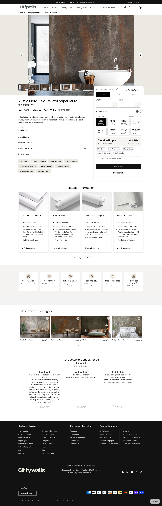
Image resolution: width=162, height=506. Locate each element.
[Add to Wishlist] (47, 318)
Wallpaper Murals (34, 12)
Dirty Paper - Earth (87, 340)
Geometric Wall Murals (131, 437)
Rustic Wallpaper (51, 12)
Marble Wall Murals (130, 441)
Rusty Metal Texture (58, 340)
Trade (44, 447)
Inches (103, 95)
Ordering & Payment (49, 431)
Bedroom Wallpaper (39, 161)
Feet (134, 95)
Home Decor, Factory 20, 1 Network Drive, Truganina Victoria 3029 (81, 471)
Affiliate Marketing (49, 444)
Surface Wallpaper (63, 166)
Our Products (23, 431)
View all (81, 346)
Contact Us (74, 444)
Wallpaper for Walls (26, 171)
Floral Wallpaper (106, 437)
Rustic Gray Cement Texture (27, 340)
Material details (135, 116)
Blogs (44, 450)
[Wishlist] (134, 7)
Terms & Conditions (77, 437)
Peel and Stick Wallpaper (28, 166)
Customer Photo (48, 453)
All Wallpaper (104, 431)
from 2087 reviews (81, 366)
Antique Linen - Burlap (120, 340)
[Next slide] (87, 257)
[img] (81, 363)
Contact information (48, 501)
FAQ (19, 450)
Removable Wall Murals (131, 444)
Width (98, 100)
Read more (23, 130)
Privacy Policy (75, 441)
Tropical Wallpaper (107, 441)
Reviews (21, 453)
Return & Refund (48, 434)
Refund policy (61, 501)
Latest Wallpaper (106, 434)
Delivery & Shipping (25, 434)
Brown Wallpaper (55, 161)
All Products (24, 161)
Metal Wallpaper (71, 161)
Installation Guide (48, 437)
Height (121, 100)
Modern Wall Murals (130, 434)
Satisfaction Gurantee (26, 444)
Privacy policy (36, 501)
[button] (50, 8)
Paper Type (22, 441)
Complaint (46, 441)
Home (22, 12)
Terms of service (72, 501)
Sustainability (75, 434)
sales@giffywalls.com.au (81, 465)
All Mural (126, 431)
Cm (118, 95)
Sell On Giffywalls (25, 447)
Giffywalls (27, 501)
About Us (73, 431)
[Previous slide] (74, 257)
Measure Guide (24, 437)
